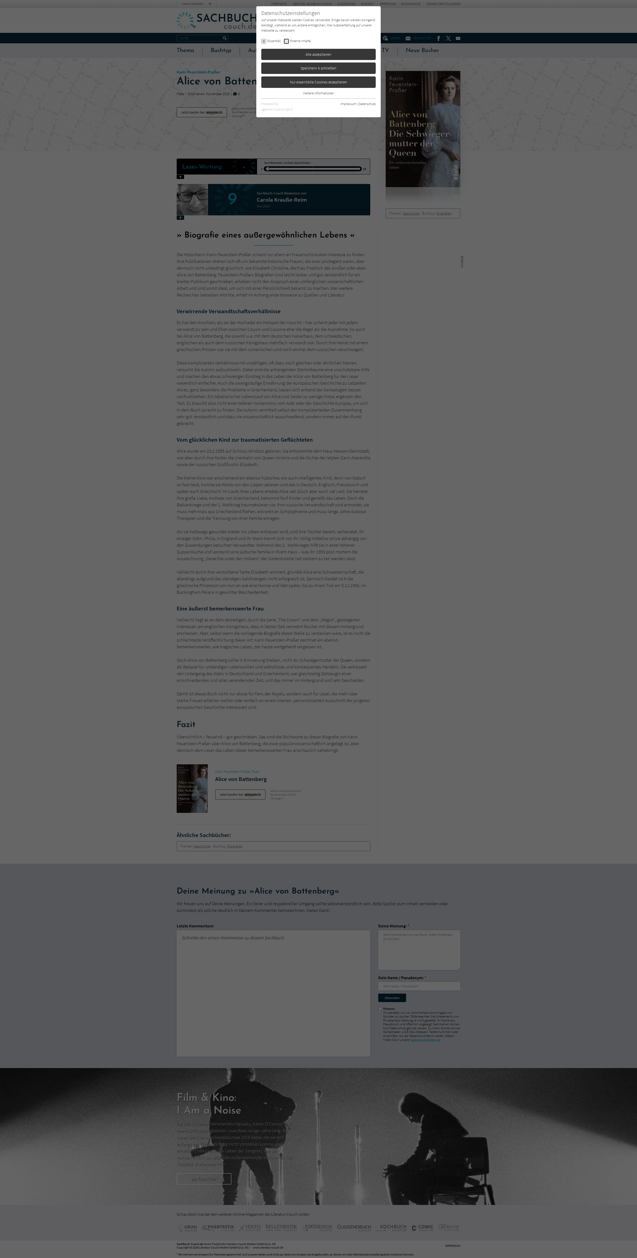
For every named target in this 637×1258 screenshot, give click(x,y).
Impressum (348, 104)
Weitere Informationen (318, 93)
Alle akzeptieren (318, 54)
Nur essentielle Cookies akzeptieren (318, 81)
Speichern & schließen (318, 67)
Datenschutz (367, 104)
